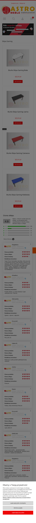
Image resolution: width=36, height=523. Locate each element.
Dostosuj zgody (18, 508)
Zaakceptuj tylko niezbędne (18, 503)
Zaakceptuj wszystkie (18, 512)
